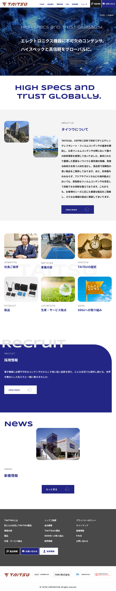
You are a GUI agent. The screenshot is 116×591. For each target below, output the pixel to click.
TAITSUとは (11, 520)
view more (71, 209)
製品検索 (97, 4)
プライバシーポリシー (86, 520)
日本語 (102, 15)
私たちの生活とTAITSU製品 (18, 526)
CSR (67, 4)
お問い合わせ (110, 4)
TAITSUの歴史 (52, 531)
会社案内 (50, 4)
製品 (6, 536)
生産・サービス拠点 (13, 541)
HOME (42, 4)
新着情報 (80, 531)
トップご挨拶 (50, 520)
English (110, 15)
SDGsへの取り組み (54, 536)
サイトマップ (82, 526)
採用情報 (75, 4)
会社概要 (48, 526)
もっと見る (51, 489)
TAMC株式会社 (62, 574)
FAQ (79, 536)
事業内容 (60, 4)
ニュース (84, 4)
